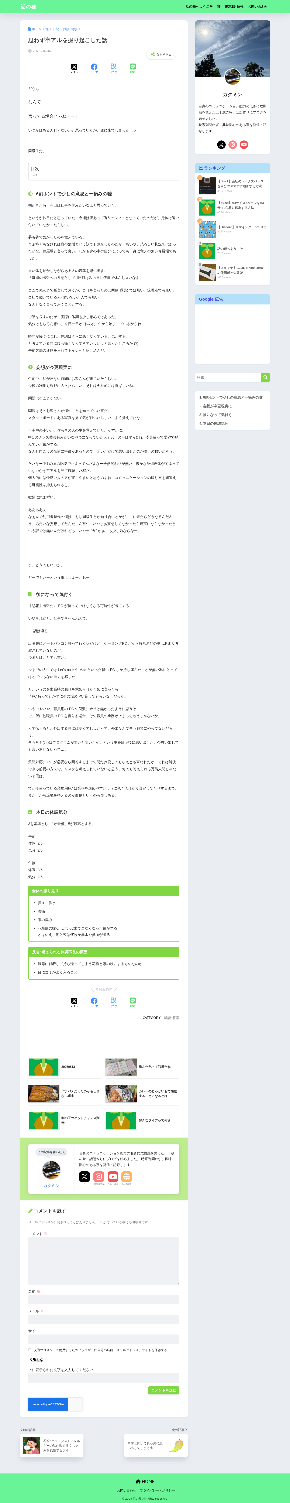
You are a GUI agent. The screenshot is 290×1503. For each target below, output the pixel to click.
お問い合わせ (258, 6)
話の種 (28, 6)
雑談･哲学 (171, 1018)
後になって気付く (217, 415)
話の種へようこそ (199, 6)
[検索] (265, 377)
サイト (33, 1331)
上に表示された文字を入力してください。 (62, 1370)
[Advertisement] (102, 1033)
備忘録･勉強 (234, 6)
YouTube (113, 1183)
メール (36, 1311)
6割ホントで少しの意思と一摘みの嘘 (233, 397)
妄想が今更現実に (217, 406)
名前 (34, 1291)
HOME (148, 1481)
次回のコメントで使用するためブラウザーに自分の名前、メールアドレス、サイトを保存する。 (102, 1350)
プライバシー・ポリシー (157, 1490)
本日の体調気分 (215, 424)
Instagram (99, 1183)
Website (126, 1183)
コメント (37, 1234)
